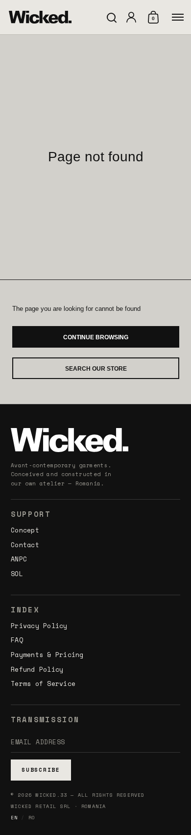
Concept (25, 530)
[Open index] (178, 17)
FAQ (17, 640)
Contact (25, 545)
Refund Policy (37, 669)
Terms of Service (43, 683)
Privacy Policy (39, 626)
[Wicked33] (40, 17)
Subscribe (41, 770)
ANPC (19, 559)
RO (31, 817)
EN (14, 817)
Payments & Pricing (47, 654)
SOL (17, 574)
